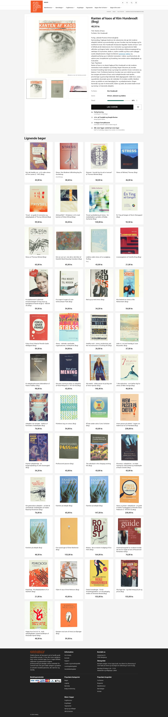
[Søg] (131, 2)
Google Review (112, 117)
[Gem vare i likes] (138, 107)
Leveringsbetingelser (70, 666)
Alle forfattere (68, 711)
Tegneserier (89, 7)
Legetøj (66, 683)
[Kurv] (136, 2)
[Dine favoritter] (127, 2)
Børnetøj (67, 686)
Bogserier (100, 683)
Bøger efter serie (115, 7)
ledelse (128, 54)
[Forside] (37, 7)
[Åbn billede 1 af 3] (57, 47)
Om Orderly (67, 655)
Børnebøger (59, 7)
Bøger (114, 11)
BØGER (46, 2)
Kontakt (66, 658)
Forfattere (100, 680)
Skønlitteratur (48, 7)
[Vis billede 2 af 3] (57, 89)
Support (66, 661)
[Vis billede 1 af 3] (36, 89)
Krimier (99, 691)
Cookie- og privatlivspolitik (72, 663)
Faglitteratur (70, 7)
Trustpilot (102, 117)
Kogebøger (80, 7)
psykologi (122, 54)
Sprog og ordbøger (70, 708)
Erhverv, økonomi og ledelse (116, 96)
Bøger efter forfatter (101, 7)
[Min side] (123, 2)
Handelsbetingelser (70, 669)
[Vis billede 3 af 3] (78, 89)
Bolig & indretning (69, 688)
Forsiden (109, 11)
